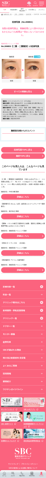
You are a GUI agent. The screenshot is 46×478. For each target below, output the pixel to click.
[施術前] (11, 69)
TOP (4, 10)
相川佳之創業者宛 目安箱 (14, 357)
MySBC (41, 475)
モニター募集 (9, 334)
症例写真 (28, 14)
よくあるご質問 (10, 365)
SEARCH (35, 5)
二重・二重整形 (18, 14)
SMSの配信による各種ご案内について (23, 468)
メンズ (40, 10)
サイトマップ (13, 464)
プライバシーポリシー (29, 464)
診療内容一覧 (8, 14)
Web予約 (32, 475)
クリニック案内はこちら (14, 302)
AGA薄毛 (31, 10)
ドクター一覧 (9, 326)
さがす (13, 475)
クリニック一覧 (10, 318)
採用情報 (7, 373)
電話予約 (22, 475)
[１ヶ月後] (34, 69)
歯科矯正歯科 (22, 10)
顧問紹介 (7, 381)
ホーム (4, 475)
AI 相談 (29, 5)
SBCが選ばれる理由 (12, 349)
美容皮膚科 (13, 10)
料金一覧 (7, 294)
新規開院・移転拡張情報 (14, 310)
